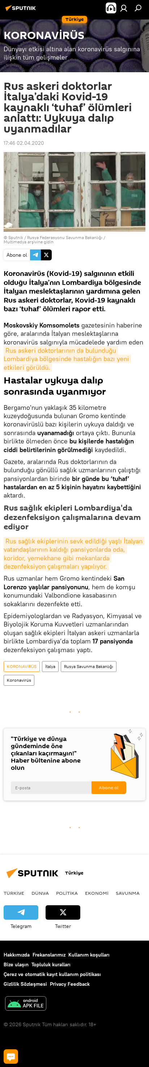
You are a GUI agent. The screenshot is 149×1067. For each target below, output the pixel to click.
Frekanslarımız (49, 954)
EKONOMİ (96, 893)
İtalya (50, 666)
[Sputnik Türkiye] (22, 11)
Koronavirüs (19, 680)
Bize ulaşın (16, 964)
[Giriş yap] (123, 8)
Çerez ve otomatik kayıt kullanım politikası (52, 974)
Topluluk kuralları (51, 964)
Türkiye (14, 893)
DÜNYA (40, 893)
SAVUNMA (128, 893)
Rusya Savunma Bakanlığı (88, 666)
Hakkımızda (17, 954)
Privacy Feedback (70, 984)
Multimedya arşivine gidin (29, 241)
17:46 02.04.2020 (24, 143)
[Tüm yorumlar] (11, 1056)
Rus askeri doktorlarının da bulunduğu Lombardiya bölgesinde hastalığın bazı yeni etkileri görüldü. (67, 359)
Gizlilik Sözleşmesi (25, 984)
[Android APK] (25, 1004)
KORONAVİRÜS (22, 666)
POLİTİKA (67, 893)
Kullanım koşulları (89, 954)
